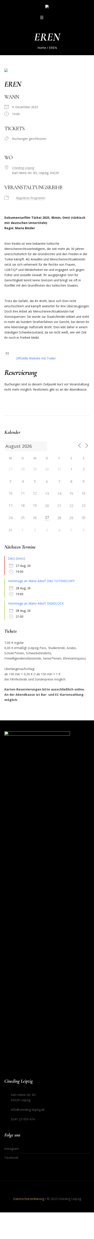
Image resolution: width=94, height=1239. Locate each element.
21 (59, 505)
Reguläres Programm (30, 198)
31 (59, 469)
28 (59, 518)
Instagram (11, 1149)
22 (71, 505)
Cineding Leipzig (23, 168)
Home (41, 48)
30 (47, 469)
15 (71, 493)
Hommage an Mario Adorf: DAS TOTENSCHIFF (41, 581)
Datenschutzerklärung (28, 1199)
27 (47, 517)
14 (59, 493)
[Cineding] (47, 7)
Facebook (11, 1157)
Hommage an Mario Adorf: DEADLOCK (36, 603)
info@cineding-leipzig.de (28, 1109)
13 (47, 493)
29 (71, 518)
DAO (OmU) (16, 558)
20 (47, 505)
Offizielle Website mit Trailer (36, 358)
